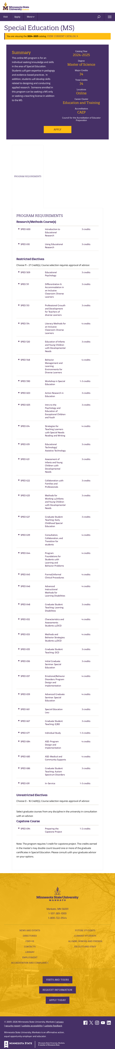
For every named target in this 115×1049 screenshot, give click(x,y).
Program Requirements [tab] (27, 176)
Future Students (85, 930)
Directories (30, 935)
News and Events (29, 930)
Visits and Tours (57, 979)
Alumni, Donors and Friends (85, 941)
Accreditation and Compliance (30, 962)
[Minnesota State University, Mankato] (57, 893)
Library (29, 952)
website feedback (53, 1026)
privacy (60, 1022)
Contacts (30, 946)
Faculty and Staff (85, 946)
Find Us (30, 941)
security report (12, 1026)
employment (29, 957)
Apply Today (57, 1000)
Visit (5, 16)
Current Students (85, 935)
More (30, 16)
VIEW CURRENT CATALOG (61, 36)
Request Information (57, 989)
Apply (17, 16)
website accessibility (32, 1026)
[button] (57, 233)
